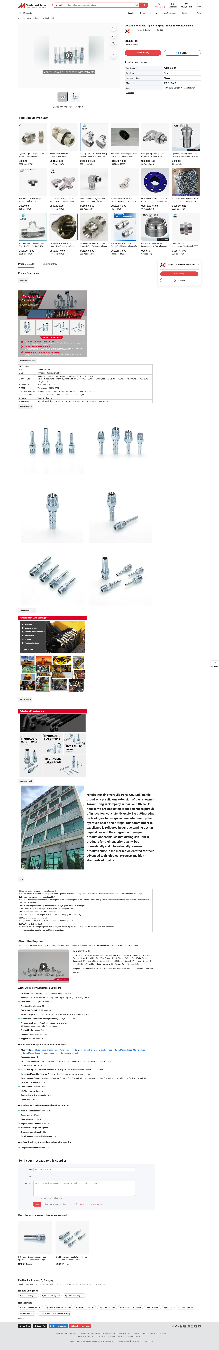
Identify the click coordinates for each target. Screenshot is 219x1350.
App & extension (169, 13)
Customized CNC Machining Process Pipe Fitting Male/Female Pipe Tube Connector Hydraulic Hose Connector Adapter (63, 245)
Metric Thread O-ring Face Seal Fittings (103, 1050)
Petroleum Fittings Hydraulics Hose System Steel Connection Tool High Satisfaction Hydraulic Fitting (32, 1259)
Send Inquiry (143, 53)
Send (37, 1204)
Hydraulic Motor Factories (30, 1307)
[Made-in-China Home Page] (32, 5)
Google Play (40, 1326)
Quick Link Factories (107, 1307)
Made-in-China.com (98, 1336)
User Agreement (123, 1341)
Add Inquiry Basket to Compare (69, 106)
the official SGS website (78, 945)
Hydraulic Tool (48, 18)
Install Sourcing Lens (81, 1326)
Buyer (142, 13)
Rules (199, 13)
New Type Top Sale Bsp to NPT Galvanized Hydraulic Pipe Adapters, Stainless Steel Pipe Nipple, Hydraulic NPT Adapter (153, 155)
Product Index (153, 1334)
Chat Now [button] (184, 53)
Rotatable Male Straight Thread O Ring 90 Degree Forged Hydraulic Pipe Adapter (93, 200)
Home (20, 18)
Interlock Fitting (71, 1050)
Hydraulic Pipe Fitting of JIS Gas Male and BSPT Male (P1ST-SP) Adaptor (31, 155)
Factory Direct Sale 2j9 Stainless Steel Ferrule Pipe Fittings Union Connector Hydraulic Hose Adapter (63, 200)
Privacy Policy (148, 1341)
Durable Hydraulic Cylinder (130, 1307)
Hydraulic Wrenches (185, 1307)
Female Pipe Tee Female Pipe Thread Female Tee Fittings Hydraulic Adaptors (30, 200)
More (20, 1318)
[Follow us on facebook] (181, 1326)
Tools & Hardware (33, 18)
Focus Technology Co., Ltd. (92, 1341)
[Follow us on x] (184, 1326)
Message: (28, 1183)
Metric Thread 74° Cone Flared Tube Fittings (46, 1053)
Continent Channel (139, 1334)
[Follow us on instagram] (188, 1326)
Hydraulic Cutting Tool (51, 1295)
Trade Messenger (58, 1326)
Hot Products (58, 1334)
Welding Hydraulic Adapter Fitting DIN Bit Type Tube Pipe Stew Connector (124, 155)
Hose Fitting (40, 1050)
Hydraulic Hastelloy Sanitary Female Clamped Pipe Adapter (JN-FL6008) (155, 245)
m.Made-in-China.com (115, 1336)
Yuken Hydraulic (152, 1307)
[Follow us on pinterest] (195, 1326)
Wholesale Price (124, 1334)
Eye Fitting (168, 1307)
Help (155, 13)
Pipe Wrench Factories (85, 1307)
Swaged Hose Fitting (55, 1050)
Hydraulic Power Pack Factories (58, 1307)
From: (30, 1169)
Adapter (82, 1050)
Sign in (198, 6)
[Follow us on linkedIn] (199, 1326)
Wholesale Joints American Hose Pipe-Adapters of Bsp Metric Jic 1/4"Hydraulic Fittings (185, 200)
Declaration (136, 1341)
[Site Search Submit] (143, 5)
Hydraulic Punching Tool (74, 1295)
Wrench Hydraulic (27, 1313)
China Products (70, 1334)
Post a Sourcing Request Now (89, 1204)
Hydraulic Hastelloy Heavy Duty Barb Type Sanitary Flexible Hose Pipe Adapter (185, 155)
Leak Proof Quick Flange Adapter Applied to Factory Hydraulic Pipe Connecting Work (154, 200)
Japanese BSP (72, 1053)
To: (31, 1176)
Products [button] (59, 5)
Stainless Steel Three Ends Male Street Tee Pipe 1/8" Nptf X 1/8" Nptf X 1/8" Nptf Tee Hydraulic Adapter (31, 245)
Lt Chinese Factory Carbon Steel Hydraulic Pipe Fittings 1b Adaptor (93, 244)
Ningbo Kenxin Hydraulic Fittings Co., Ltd (147, 30)
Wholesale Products (109, 1334)
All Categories (27, 13)
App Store (25, 1326)
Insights (163, 1334)
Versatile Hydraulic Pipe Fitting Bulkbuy (54, 1313)
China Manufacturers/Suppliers (89, 1334)
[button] (136, 5)
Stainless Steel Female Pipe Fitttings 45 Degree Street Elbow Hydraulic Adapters (123, 200)
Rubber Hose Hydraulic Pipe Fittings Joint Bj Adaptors (60, 155)
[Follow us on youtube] (192, 1326)
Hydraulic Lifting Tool (28, 1295)
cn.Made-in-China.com (133, 1336)
